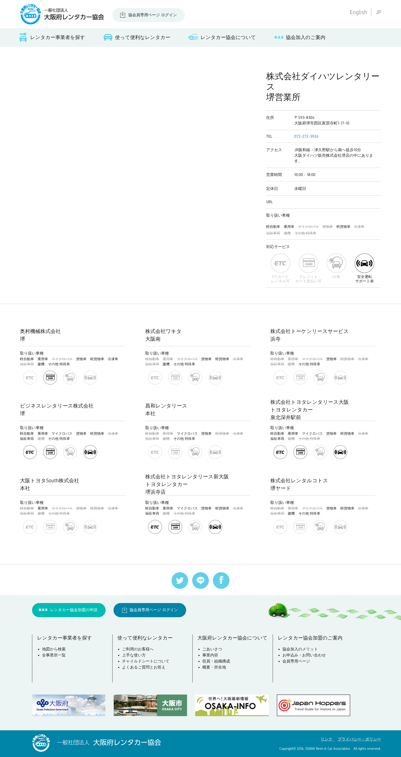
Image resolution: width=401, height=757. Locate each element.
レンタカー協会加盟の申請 (73, 609)
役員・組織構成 (216, 661)
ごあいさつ (212, 649)
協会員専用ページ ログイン (152, 15)
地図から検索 (54, 649)
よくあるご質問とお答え (143, 667)
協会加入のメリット (300, 649)
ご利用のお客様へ (138, 649)
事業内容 (210, 655)
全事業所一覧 (54, 655)
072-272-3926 (306, 136)
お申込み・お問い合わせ (304, 655)
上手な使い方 (134, 655)
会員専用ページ (296, 661)
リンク (326, 739)
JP (378, 12)
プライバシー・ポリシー (359, 739)
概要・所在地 (214, 667)
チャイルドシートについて (145, 661)
